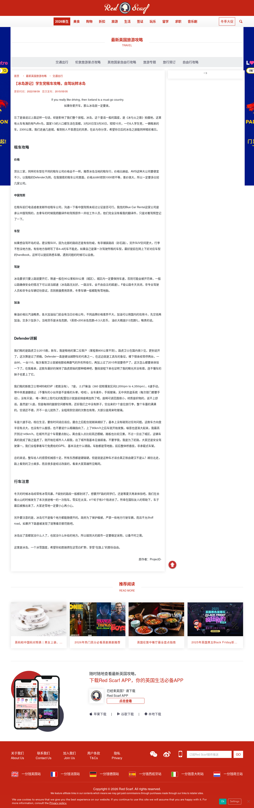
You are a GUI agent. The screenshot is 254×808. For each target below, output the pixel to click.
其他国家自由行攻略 (122, 62)
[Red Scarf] (127, 4)
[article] (39, 625)
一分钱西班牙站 (149, 773)
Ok (222, 801)
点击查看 (125, 701)
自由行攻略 (190, 62)
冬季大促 (227, 21)
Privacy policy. (58, 803)
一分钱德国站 (109, 773)
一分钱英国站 (31, 773)
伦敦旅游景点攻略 (88, 62)
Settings (234, 801)
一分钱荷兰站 (233, 773)
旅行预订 (169, 62)
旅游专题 (149, 62)
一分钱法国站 (70, 773)
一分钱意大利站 (192, 773)
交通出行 (62, 62)
